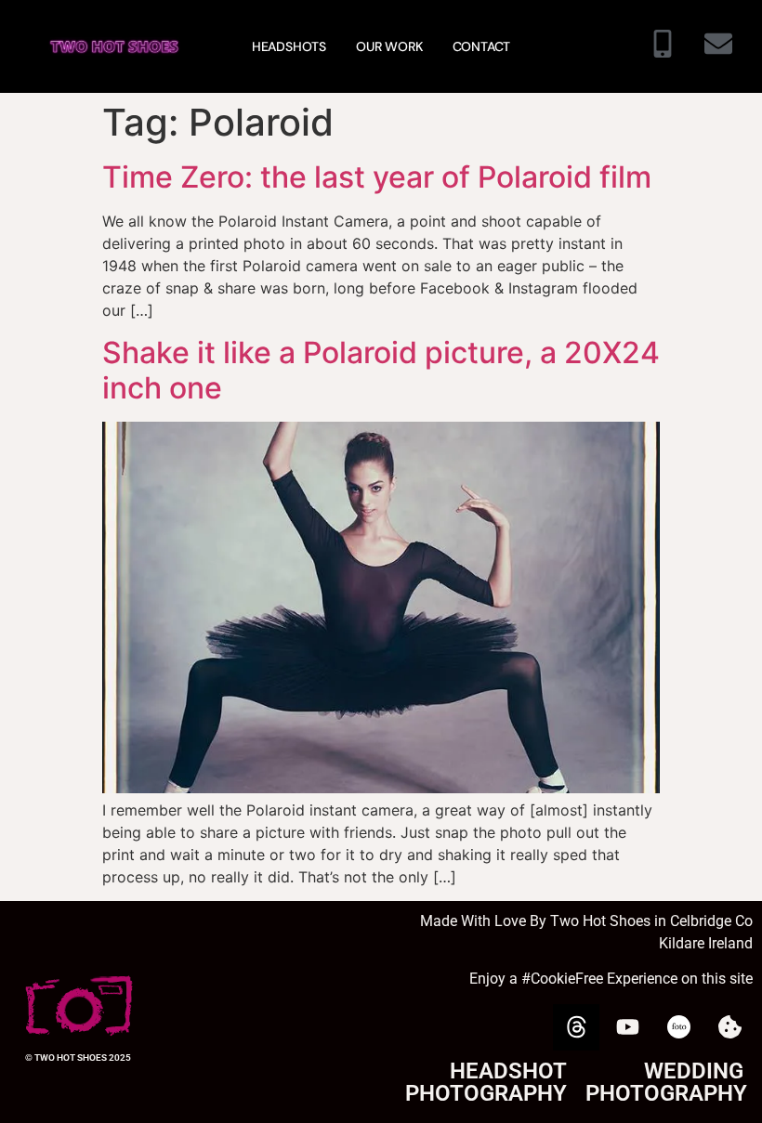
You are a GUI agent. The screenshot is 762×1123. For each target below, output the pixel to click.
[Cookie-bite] (729, 1027)
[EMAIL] (718, 46)
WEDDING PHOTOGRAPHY (666, 1082)
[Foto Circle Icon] (678, 1027)
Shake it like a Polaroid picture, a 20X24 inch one (381, 370)
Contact (482, 46)
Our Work (389, 46)
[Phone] (663, 46)
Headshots (289, 46)
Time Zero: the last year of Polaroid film (376, 177)
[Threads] (576, 1027)
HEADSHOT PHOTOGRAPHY (486, 1082)
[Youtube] (627, 1027)
